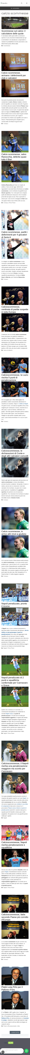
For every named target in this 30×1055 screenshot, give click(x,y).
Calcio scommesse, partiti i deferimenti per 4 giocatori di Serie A (14, 234)
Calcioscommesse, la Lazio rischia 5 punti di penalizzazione (14, 377)
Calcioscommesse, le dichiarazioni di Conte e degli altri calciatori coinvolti (14, 453)
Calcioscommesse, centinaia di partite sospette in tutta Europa (14, 309)
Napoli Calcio (9, 713)
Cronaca (5, 123)
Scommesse (6, 45)
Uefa (18, 1026)
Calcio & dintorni (7, 350)
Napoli (5, 648)
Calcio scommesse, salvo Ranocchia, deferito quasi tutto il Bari (13, 157)
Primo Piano (12, 202)
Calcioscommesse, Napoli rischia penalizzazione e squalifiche (14, 845)
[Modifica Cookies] (2, 1052)
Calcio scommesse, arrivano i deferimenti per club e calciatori (13, 75)
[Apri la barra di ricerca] (21, 3)
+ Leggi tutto (15, 1032)
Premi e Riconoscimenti (9, 1026)
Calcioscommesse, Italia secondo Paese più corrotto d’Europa (14, 917)
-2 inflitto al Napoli (23, 403)
